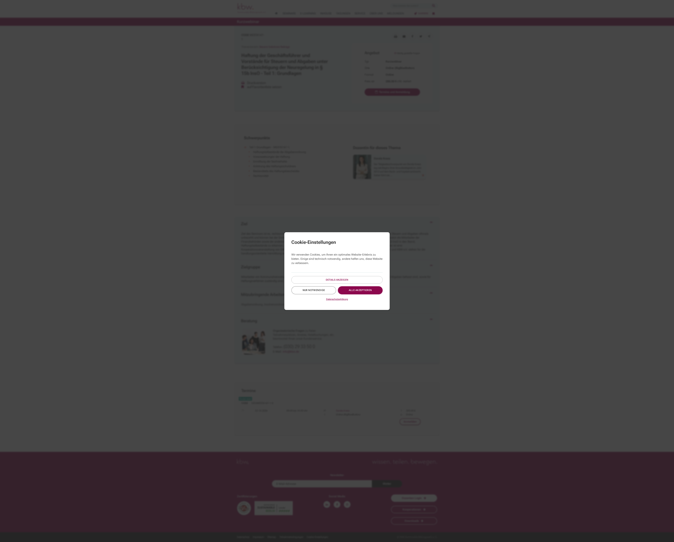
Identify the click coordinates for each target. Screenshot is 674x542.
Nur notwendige (314, 290)
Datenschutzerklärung (337, 299)
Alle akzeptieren (360, 290)
